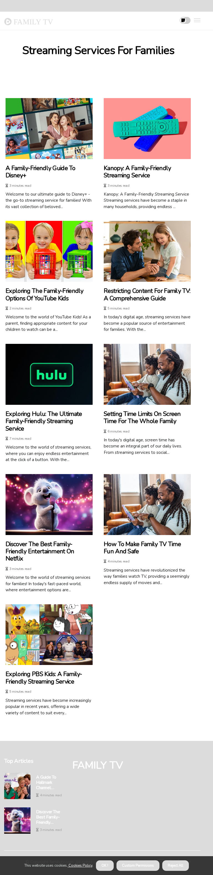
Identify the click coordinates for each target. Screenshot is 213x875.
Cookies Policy (80, 865)
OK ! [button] (105, 865)
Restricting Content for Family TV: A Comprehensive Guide (147, 294)
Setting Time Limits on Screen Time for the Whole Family (142, 417)
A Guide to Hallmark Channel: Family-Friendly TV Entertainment (50, 783)
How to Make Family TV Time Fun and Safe (142, 548)
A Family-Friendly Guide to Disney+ (40, 172)
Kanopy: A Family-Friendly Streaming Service (137, 172)
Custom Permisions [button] (138, 865)
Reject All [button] (175, 865)
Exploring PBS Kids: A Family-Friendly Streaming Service (44, 678)
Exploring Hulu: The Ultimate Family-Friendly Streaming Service (44, 421)
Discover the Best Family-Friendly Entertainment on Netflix (40, 551)
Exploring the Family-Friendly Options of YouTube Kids (44, 294)
